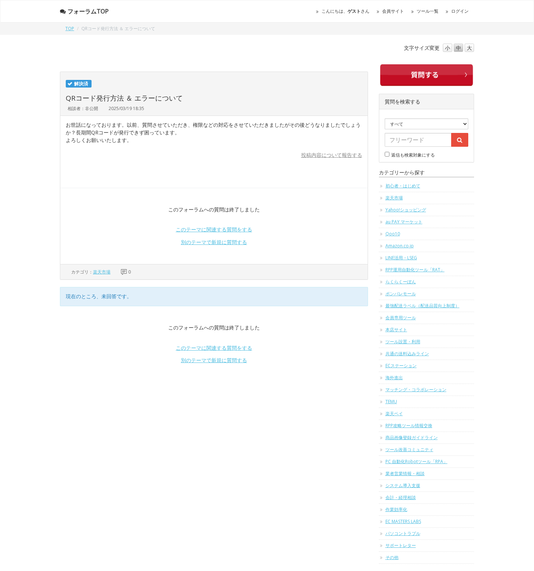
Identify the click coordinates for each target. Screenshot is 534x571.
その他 (392, 557)
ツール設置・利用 (402, 342)
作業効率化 (396, 509)
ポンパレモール (400, 294)
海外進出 (394, 377)
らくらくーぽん (400, 282)
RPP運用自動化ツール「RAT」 (415, 270)
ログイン (460, 11)
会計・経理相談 (400, 497)
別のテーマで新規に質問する (214, 242)
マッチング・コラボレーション (415, 389)
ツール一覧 (427, 11)
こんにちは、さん (345, 11)
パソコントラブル (402, 533)
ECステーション (401, 366)
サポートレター (400, 545)
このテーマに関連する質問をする (214, 229)
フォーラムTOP (88, 11)
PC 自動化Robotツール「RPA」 (416, 461)
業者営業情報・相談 (405, 473)
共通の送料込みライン (407, 354)
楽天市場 (101, 272)
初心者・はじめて (402, 186)
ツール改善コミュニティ (409, 449)
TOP (69, 28)
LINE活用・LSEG (401, 258)
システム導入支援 (402, 485)
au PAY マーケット (403, 222)
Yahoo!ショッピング (405, 210)
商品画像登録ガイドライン (411, 437)
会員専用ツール (400, 318)
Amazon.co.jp (399, 246)
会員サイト (393, 11)
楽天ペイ (394, 413)
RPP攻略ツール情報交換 (408, 425)
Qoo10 (392, 234)
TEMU (391, 401)
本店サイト (396, 330)
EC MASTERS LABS (403, 521)
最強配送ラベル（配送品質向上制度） (422, 306)
